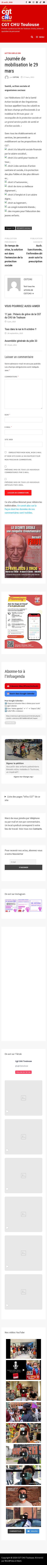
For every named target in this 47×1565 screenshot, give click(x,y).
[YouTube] (30, 2)
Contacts (37, 828)
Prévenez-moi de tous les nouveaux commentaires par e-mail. (22, 471)
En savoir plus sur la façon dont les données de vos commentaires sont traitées (20, 509)
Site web (9, 439)
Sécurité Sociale (24, 228)
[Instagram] (33, 2)
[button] (11, 905)
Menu (41, 37)
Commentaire (12, 376)
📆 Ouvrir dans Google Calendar (20, 693)
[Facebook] (26, 2)
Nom (7, 415)
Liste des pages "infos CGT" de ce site (22, 798)
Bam (19, 1560)
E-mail (8, 427)
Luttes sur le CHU (13, 53)
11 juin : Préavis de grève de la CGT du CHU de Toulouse (23, 316)
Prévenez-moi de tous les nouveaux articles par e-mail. (22, 483)
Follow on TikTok (23, 1072)
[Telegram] (37, 2)
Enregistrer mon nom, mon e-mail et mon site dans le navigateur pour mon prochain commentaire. (23, 456)
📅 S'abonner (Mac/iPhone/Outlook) (22, 686)
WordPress (9, 1560)
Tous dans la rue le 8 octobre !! (20, 329)
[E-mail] (44, 2)
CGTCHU (16, 77)
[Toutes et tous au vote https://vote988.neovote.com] (23, 1292)
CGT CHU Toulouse (20, 24)
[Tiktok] (40, 2)
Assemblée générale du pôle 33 (21, 340)
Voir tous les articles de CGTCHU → (29, 290)
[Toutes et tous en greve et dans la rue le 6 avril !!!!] (23, 1136)
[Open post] (23, 1214)
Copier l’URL (10, 723)
